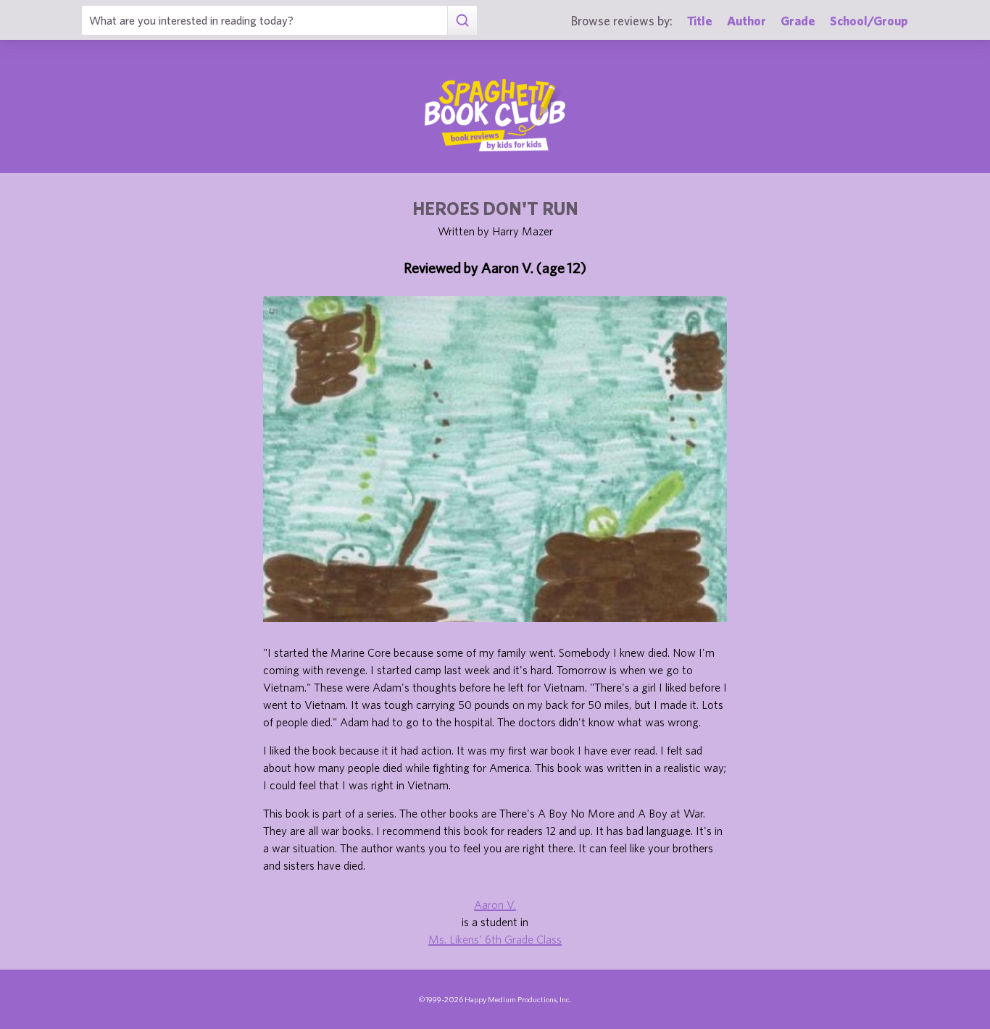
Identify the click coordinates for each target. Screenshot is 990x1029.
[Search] (462, 20)
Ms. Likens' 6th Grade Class (495, 939)
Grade (798, 20)
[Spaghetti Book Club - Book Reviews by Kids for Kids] (495, 115)
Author (746, 20)
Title (699, 20)
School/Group (869, 20)
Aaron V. (495, 904)
